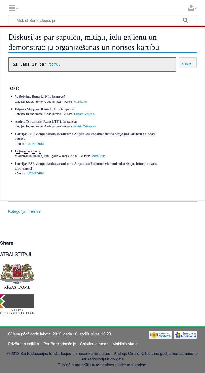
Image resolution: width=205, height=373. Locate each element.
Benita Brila (98, 156)
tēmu (53, 64)
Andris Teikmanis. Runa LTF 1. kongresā (46, 121)
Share (185, 63)
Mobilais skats (124, 343)
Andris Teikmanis (85, 126)
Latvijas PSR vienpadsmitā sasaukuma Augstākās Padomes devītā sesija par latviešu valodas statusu (85, 136)
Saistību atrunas (94, 343)
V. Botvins (80, 101)
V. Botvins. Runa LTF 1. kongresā (40, 96)
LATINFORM (35, 143)
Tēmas (35, 211)
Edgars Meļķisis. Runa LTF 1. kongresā (44, 108)
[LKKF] (17, 303)
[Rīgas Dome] (17, 275)
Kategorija (16, 211)
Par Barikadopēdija (59, 343)
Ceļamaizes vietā (28, 150)
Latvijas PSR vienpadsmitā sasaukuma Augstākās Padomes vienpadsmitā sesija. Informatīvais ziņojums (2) (86, 166)
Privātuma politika (23, 343)
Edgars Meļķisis (84, 113)
